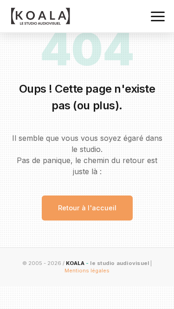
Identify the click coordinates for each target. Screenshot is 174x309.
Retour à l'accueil (87, 208)
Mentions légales (87, 270)
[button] (158, 16)
